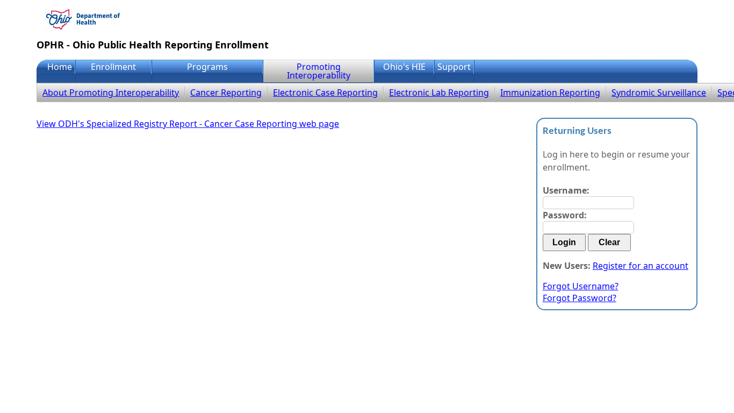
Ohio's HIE (404, 67)
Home (59, 67)
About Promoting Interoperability (110, 92)
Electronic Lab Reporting (439, 92)
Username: (566, 190)
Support (454, 67)
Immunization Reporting (550, 92)
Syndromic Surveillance (658, 92)
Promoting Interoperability (318, 71)
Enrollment (113, 67)
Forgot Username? (580, 286)
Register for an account (640, 266)
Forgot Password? (579, 298)
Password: (565, 215)
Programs (207, 67)
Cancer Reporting (226, 92)
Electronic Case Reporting (325, 92)
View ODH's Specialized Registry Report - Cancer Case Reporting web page (188, 124)
